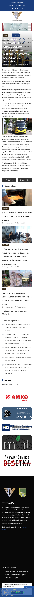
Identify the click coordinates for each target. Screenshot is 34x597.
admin (19, 267)
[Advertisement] (17, 27)
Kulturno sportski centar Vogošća (15, 575)
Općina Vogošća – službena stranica (16, 572)
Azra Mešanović (23, 64)
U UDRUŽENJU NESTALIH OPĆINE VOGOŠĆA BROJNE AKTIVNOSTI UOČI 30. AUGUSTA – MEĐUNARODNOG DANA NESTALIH (18, 350)
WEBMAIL (13, 2)
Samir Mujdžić (21, 223)
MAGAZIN (5, 208)
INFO (5, 35)
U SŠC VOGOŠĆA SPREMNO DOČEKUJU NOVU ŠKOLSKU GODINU (18, 359)
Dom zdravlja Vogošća (12, 578)
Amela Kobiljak (21, 307)
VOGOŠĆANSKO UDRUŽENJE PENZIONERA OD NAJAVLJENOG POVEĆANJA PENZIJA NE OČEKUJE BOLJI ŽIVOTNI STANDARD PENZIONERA (18, 369)
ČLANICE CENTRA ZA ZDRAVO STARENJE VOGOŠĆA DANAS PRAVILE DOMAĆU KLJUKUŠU (17, 216)
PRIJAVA (20, 2)
